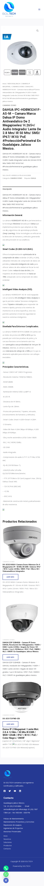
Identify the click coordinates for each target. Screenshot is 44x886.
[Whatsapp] (6, 874)
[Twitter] (10, 791)
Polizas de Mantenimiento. (14, 818)
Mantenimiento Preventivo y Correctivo (19, 822)
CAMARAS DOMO (18, 86)
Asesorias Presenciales (12, 831)
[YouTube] (15, 791)
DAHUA (33, 178)
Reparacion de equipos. (13, 825)
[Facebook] (5, 791)
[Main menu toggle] (39, 9)
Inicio (4, 84)
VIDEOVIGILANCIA (14, 84)
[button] (37, 31)
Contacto (7, 848)
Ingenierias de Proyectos (13, 828)
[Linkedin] (20, 791)
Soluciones (8, 842)
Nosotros (7, 839)
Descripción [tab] (7, 189)
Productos (8, 845)
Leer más (10, 577)
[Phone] (6, 868)
